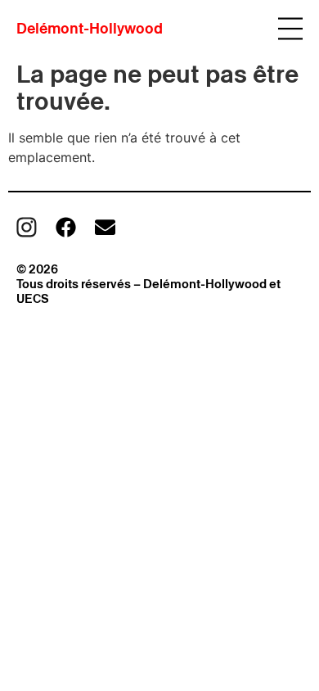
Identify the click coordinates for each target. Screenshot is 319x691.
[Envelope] (105, 227)
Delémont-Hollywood (89, 28)
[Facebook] (66, 227)
